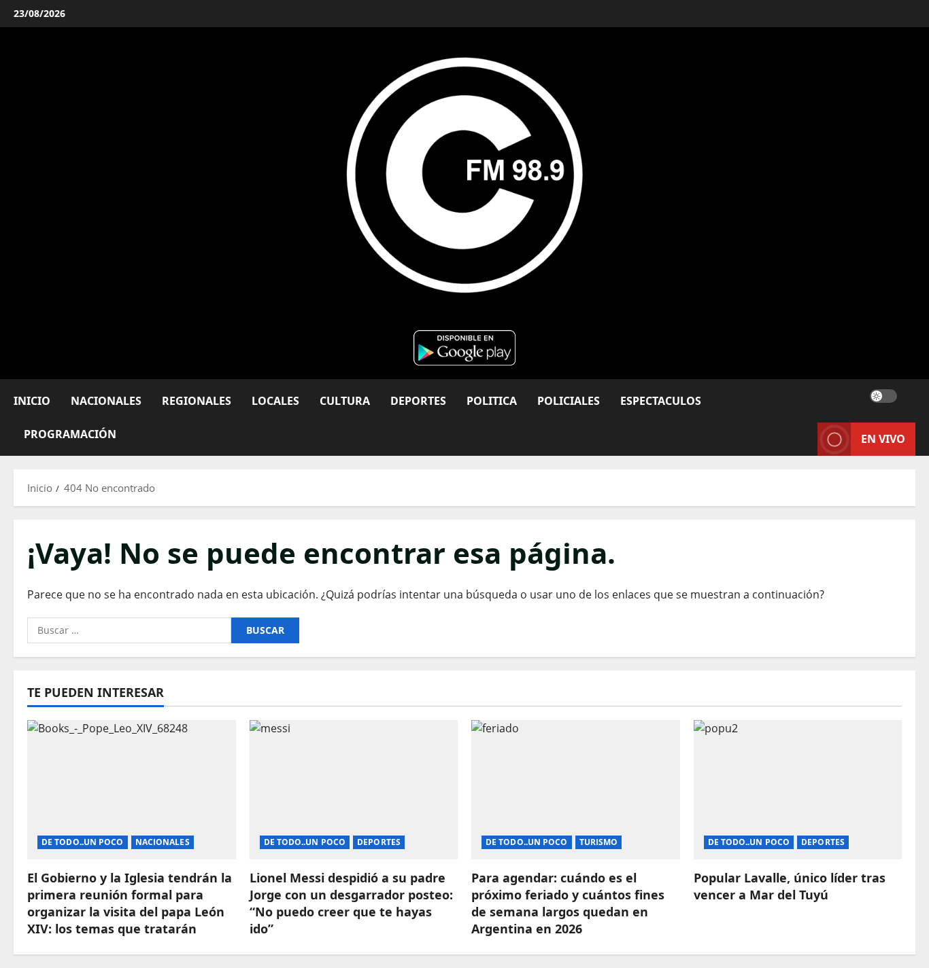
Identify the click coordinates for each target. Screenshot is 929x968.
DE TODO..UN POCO (82, 842)
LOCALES (275, 400)
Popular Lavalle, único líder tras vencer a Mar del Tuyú (789, 886)
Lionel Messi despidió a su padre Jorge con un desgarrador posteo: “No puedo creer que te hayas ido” (351, 903)
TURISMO (598, 842)
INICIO (32, 400)
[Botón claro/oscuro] (883, 395)
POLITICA (492, 400)
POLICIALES (568, 400)
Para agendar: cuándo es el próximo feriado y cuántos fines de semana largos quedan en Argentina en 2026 (567, 903)
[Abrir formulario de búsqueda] (911, 395)
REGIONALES (196, 400)
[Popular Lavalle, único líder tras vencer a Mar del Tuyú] (798, 789)
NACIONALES (106, 400)
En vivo (883, 438)
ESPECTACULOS (660, 400)
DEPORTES (418, 400)
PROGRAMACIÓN (70, 433)
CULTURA (345, 400)
